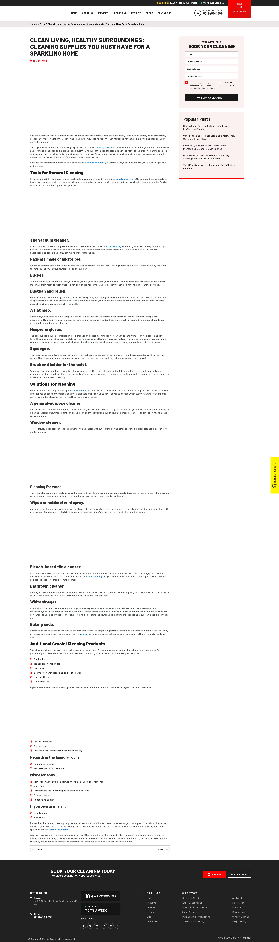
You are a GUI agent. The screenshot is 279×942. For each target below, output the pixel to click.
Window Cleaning (240, 916)
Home (34, 24)
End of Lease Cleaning (193, 902)
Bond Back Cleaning (191, 898)
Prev (39, 849)
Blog (149, 916)
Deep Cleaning (239, 921)
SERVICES (102, 13)
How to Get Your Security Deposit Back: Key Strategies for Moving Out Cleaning (206, 157)
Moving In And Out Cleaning (195, 907)
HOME (74, 13)
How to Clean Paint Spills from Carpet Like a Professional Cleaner (206, 127)
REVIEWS (136, 13)
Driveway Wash (239, 912)
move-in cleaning (59, 829)
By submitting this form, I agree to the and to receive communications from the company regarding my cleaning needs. (213, 85)
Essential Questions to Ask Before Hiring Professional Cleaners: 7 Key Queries (204, 147)
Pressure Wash (239, 907)
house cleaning (78, 390)
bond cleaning (113, 246)
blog (42, 24)
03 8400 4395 (241, 874)
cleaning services (104, 147)
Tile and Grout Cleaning (193, 921)
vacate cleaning (124, 178)
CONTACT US (164, 13)
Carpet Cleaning (189, 912)
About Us (151, 902)
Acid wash (237, 898)
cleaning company (95, 162)
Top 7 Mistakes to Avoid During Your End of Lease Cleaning (209, 167)
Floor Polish (238, 902)
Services (151, 907)
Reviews (151, 912)
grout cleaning (94, 576)
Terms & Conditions (227, 83)
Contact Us (152, 921)
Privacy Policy (198, 85)
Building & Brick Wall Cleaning (196, 916)
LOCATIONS (120, 13)
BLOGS (149, 13)
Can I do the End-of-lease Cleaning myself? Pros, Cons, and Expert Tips (209, 137)
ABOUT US (87, 13)
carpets (85, 633)
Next (160, 849)
